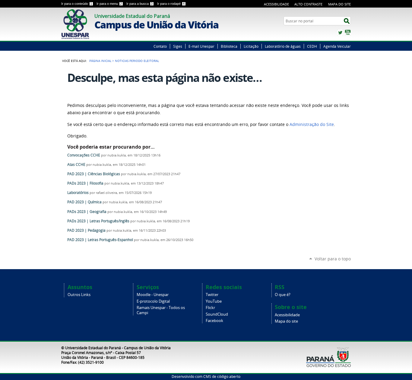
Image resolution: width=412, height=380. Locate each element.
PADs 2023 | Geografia (86, 211)
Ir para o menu (109, 3)
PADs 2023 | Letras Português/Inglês (98, 221)
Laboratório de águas (283, 46)
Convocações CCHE (84, 155)
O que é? (282, 294)
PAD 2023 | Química (84, 201)
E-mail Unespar (201, 46)
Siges (177, 46)
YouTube (348, 33)
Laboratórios (78, 192)
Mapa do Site (339, 4)
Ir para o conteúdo (76, 3)
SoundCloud (217, 314)
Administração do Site (312, 124)
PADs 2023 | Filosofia (85, 183)
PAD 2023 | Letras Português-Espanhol (100, 239)
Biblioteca (229, 46)
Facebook (214, 320)
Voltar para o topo (333, 259)
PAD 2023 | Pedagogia (86, 230)
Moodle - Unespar (153, 294)
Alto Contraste (308, 4)
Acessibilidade (276, 4)
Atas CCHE (76, 164)
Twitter (340, 33)
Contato (160, 46)
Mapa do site (286, 321)
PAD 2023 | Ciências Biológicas (93, 173)
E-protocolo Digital (153, 301)
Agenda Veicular (337, 46)
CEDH (312, 46)
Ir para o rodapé (171, 3)
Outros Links (79, 294)
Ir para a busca (139, 3)
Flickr (210, 307)
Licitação (251, 46)
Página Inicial (100, 61)
